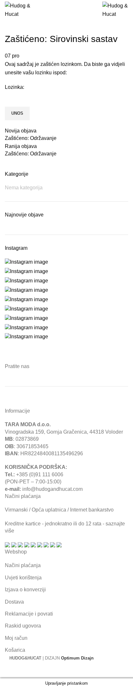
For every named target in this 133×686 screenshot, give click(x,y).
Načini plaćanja (23, 565)
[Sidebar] (8, 670)
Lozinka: (14, 87)
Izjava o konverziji (25, 589)
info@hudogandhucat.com (52, 489)
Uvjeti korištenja (23, 577)
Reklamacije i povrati (29, 614)
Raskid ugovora (23, 625)
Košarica (15, 650)
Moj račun (16, 638)
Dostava (14, 602)
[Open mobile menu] (60, 10)
